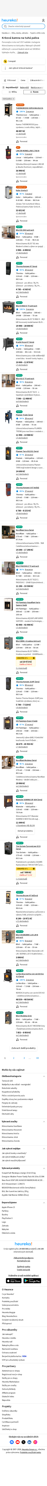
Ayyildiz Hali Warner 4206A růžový (15, 1195)
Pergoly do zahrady (9, 1103)
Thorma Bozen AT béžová (27, 895)
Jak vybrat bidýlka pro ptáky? (13, 1157)
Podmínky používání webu (30, 1452)
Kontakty (6, 1297)
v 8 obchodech (22, 513)
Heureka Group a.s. (29, 1449)
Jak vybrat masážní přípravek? (14, 1160)
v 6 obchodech (22, 328)
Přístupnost (7, 1323)
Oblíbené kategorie (11, 1076)
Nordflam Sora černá (25, 530)
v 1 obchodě (21, 134)
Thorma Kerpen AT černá (26, 266)
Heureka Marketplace (10, 1381)
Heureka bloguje (8, 1312)
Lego (4, 1222)
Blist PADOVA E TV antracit (27, 566)
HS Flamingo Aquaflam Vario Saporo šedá (23, 616)
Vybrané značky (9, 1121)
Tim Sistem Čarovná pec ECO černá (28, 847)
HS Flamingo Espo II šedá (26, 721)
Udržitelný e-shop (9, 1429)
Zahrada (5, 1225)
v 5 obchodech (22, 253)
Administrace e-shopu (11, 1371)
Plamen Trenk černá (24, 415)
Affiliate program (8, 1393)
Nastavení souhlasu (10, 1349)
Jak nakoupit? (7, 1334)
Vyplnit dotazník (23, 1269)
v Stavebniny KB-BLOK (25, 825)
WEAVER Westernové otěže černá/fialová (18, 1187)
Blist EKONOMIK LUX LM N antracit (27, 936)
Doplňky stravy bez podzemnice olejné (17, 1099)
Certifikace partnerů (10, 1422)
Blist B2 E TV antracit (25, 378)
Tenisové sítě (7, 1081)
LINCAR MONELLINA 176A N (27, 150)
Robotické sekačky (9, 1088)
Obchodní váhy (8, 1114)
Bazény (5, 1214)
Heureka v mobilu (9, 1338)
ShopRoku (6, 1414)
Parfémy (5, 1211)
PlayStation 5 (7, 1218)
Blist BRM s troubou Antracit (28, 641)
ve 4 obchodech (22, 401)
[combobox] (23, 26)
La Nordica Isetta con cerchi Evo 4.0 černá (30, 975)
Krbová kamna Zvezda (11, 1141)
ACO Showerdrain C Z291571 (13, 1184)
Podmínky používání (10, 1301)
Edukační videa (8, 1396)
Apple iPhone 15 (8, 1207)
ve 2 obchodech (22, 292)
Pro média (6, 1308)
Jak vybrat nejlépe (11, 1148)
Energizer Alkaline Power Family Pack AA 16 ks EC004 (23, 1176)
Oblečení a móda (8, 1233)
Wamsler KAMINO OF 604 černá (29, 799)
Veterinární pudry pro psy (12, 1106)
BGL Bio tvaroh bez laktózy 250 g (15, 1191)
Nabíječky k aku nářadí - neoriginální (16, 1084)
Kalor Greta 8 (22, 190)
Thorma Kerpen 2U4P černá (27, 681)
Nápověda (6, 1400)
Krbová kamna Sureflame (12, 1126)
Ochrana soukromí (9, 1352)
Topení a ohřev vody (37, 33)
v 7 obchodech (22, 747)
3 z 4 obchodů (21, 668)
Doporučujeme (9, 1202)
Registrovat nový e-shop (12, 1374)
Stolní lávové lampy (9, 1110)
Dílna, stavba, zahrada (20, 33)
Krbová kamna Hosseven (12, 1130)
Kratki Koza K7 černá (25, 342)
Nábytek (5, 1229)
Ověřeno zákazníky (9, 1411)
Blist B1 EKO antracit (25, 230)
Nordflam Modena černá (26, 760)
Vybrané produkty (11, 1168)
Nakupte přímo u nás (10, 1345)
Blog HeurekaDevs (9, 1316)
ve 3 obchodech (22, 1035)
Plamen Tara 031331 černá (27, 451)
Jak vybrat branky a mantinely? (14, 1153)
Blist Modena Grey (24, 1016)
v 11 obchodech (22, 921)
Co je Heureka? (8, 1294)
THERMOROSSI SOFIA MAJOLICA (29, 108)
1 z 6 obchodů (21, 879)
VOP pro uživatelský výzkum (13, 1360)
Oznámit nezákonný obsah (12, 1320)
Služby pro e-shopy (9, 1378)
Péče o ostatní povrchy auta (13, 1095)
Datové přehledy (9, 1389)
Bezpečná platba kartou (11, 1356)
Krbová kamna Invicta (10, 1133)
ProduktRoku (7, 1418)
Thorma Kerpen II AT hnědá (27, 487)
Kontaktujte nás (23, 1261)
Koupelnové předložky (11, 1092)
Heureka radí (7, 1341)
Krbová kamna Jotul (10, 1137)
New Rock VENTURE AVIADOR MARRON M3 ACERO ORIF (23, 1180)
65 (37, 1058)
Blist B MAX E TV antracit (26, 306)
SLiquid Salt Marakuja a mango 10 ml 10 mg (19, 1173)
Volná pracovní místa (10, 1305)
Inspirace (5, 1425)
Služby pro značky (9, 1385)
